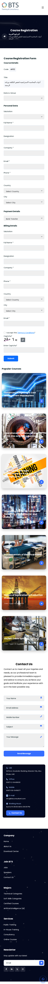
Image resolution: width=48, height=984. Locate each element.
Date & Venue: (10, 93)
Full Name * (8, 122)
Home (6, 841)
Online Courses (10, 939)
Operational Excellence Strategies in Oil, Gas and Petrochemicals (23, 435)
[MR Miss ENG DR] (24, 116)
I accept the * (20, 332)
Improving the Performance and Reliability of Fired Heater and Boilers (22, 514)
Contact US (9, 877)
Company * (9, 148)
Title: (6, 77)
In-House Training (11, 929)
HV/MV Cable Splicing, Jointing (21, 638)
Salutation (8, 111)
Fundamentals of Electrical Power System (23, 556)
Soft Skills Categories (13, 898)
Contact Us (16, 813)
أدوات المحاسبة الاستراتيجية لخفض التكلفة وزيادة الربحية (25, 38)
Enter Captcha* (10, 345)
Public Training (10, 924)
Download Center (11, 851)
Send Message (24, 753)
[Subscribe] (41, 963)
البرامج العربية (14, 34)
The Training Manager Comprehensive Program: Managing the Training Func (20, 473)
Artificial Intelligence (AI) (14, 908)
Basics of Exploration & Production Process (23, 597)
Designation (9, 136)
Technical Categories (13, 893)
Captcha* (8, 336)
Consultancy (9, 934)
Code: (6, 69)
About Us (7, 846)
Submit (11, 358)
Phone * (7, 173)
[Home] (4, 36)
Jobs (6, 867)
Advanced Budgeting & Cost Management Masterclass (20, 394)
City (5, 196)
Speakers (7, 872)
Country (7, 185)
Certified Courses (11, 903)
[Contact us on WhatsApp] (43, 979)
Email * (7, 161)
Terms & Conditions (25, 332)
